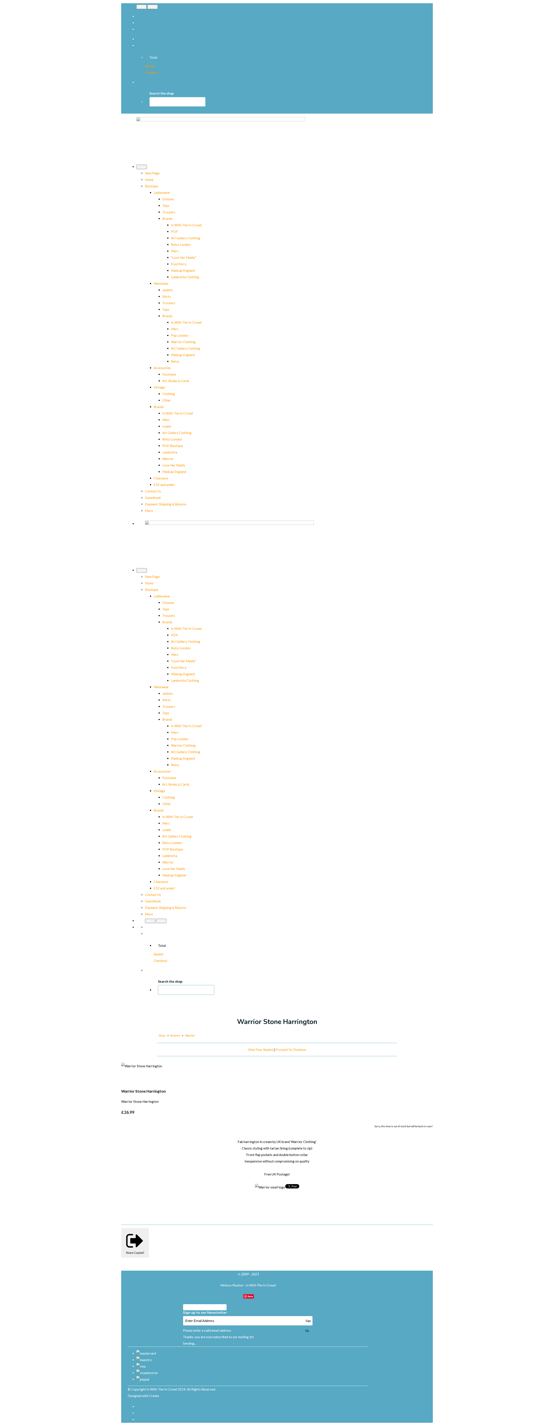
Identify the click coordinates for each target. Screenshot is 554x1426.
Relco (175, 361)
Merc (175, 251)
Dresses (168, 199)
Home (149, 180)
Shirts (166, 296)
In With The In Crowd (186, 225)
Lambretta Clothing (185, 277)
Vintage (159, 387)
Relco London (181, 244)
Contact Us (153, 491)
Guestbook (153, 498)
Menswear (161, 283)
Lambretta (169, 452)
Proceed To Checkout (290, 1049)
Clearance (161, 478)
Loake (166, 426)
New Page (152, 173)
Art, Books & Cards (175, 381)
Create (154, 1396)
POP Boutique (172, 446)
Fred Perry (179, 264)
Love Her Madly (173, 465)
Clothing (168, 394)
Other (166, 400)
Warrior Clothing (183, 342)
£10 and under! (164, 485)
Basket (150, 66)
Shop (162, 1035)
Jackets (167, 290)
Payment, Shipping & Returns (165, 504)
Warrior (168, 459)
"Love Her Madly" (183, 257)
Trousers (168, 212)
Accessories (162, 368)
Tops (165, 205)
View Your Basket (260, 1049)
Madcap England (183, 270)
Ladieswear (162, 193)
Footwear (169, 374)
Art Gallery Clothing (185, 238)
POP (174, 231)
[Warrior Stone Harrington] (127, 1078)
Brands (167, 218)
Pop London (179, 335)
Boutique (151, 186)
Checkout (152, 72)
